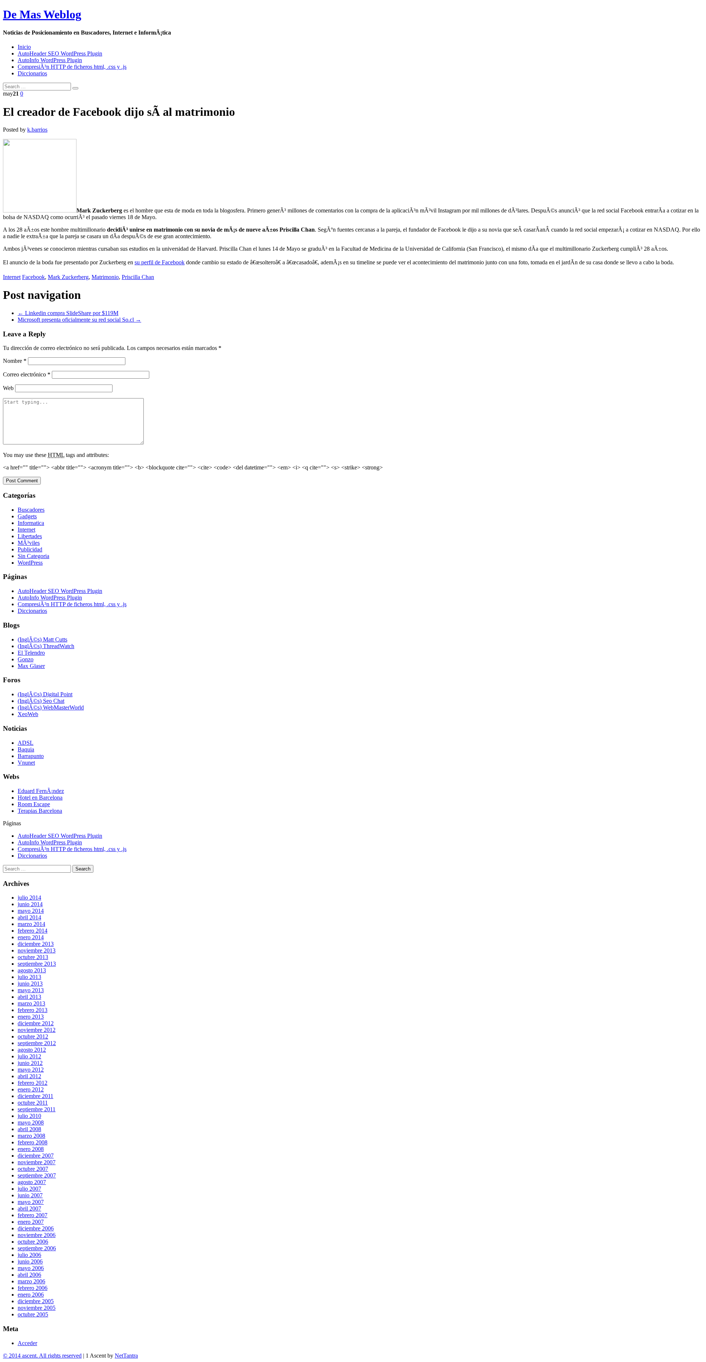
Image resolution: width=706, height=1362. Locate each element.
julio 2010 (29, 1116)
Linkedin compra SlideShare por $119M (68, 313)
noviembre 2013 (37, 950)
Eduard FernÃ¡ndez (41, 791)
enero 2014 (31, 937)
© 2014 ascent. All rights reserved (42, 1355)
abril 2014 (29, 917)
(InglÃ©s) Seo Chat (41, 701)
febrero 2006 (32, 1288)
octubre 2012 (33, 1036)
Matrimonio (105, 277)
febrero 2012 (32, 1083)
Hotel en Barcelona (40, 797)
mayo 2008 (31, 1122)
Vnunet (26, 762)
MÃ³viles (29, 543)
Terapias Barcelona (40, 811)
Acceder (27, 1343)
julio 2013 (29, 977)
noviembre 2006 (37, 1235)
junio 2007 (30, 1195)
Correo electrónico (26, 374)
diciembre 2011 (35, 1096)
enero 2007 (31, 1222)
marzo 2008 (31, 1136)
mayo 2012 (31, 1069)
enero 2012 (31, 1089)
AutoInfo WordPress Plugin (50, 60)
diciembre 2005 (36, 1301)
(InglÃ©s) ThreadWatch (46, 646)
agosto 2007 (32, 1182)
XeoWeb (28, 714)
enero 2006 (31, 1294)
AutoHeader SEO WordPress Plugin (60, 53)
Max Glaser (31, 666)
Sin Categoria (33, 556)
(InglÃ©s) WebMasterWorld (51, 707)
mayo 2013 (31, 990)
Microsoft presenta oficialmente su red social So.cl (79, 320)
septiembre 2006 (37, 1248)
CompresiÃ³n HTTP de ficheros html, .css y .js (72, 67)
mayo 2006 (31, 1268)
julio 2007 (29, 1189)
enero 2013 (31, 1017)
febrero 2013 (32, 1010)
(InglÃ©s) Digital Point (45, 694)
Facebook (33, 277)
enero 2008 (31, 1149)
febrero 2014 (32, 930)
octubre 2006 (33, 1241)
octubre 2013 (33, 957)
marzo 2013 (31, 1003)
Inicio (24, 47)
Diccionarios (32, 73)
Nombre (14, 361)
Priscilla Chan (138, 277)
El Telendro (31, 653)
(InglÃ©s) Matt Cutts (42, 639)
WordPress (30, 563)
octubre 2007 (33, 1169)
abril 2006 (29, 1275)
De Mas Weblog (42, 14)
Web (8, 388)
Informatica (31, 523)
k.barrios (37, 129)
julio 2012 (29, 1056)
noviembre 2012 (37, 1030)
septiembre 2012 (37, 1043)
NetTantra (126, 1355)
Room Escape (34, 804)
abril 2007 (29, 1208)
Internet (12, 277)
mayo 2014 (31, 911)
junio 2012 (30, 1063)
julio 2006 (29, 1255)
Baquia (26, 749)
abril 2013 (29, 997)
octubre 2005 (33, 1314)
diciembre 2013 (36, 944)
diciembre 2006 (36, 1228)
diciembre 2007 (36, 1155)
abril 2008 (29, 1129)
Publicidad (30, 549)
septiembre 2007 (37, 1175)
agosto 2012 (32, 1050)
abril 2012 (29, 1076)
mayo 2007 (31, 1202)
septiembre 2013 (37, 964)
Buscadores (31, 510)
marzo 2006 (31, 1281)
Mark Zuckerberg (68, 277)
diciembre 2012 (36, 1023)
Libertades (30, 536)
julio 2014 (29, 897)
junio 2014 (30, 904)
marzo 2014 (31, 924)
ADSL (25, 743)
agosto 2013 (32, 970)
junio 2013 (30, 983)
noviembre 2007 (37, 1162)
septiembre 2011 (37, 1109)
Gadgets (27, 516)
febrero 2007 (32, 1215)
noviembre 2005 (37, 1308)
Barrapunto (31, 756)
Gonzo (25, 659)
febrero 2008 (32, 1142)
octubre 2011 (33, 1103)
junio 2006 (30, 1261)
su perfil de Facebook (160, 262)
